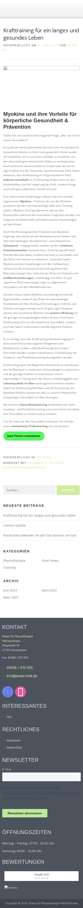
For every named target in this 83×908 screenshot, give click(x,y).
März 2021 (11, 597)
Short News (50, 560)
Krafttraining (16, 467)
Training (43, 457)
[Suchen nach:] (29, 490)
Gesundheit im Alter (45, 463)
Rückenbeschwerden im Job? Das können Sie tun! (39, 535)
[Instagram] (20, 691)
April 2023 (49, 590)
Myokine (38, 467)
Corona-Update (14, 525)
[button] (77, 11)
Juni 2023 (10, 590)
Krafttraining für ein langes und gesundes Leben (39, 515)
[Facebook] (7, 691)
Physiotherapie (14, 560)
